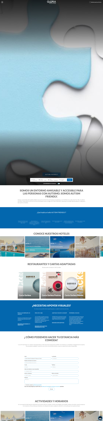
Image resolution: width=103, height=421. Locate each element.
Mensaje (26, 377)
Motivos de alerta (55, 373)
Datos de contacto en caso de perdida (31, 369)
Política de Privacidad (46, 386)
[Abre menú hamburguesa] (2, 2)
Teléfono (53, 364)
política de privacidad (37, 384)
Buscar (69, 179)
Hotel (25, 356)
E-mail (25, 364)
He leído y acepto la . (34, 384)
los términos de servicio (55, 386)
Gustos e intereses (28, 373)
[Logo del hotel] (51, 2)
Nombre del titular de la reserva (30, 360)
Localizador (54, 356)
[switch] (58, 183)
